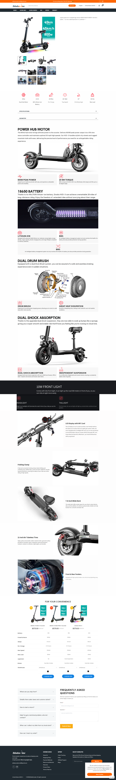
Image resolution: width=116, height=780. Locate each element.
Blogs (59, 762)
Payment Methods (47, 760)
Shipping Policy (47, 757)
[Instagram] (103, 1)
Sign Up (97, 761)
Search (72, 5)
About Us (45, 755)
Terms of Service (47, 769)
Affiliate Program (62, 760)
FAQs (59, 757)
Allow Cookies (99, 774)
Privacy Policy (46, 767)
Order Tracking (61, 755)
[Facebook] (100, 1)
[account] (99, 5)
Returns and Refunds (48, 762)
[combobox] (51, 5)
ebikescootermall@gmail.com (19, 763)
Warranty (45, 764)
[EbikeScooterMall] (18, 5)
